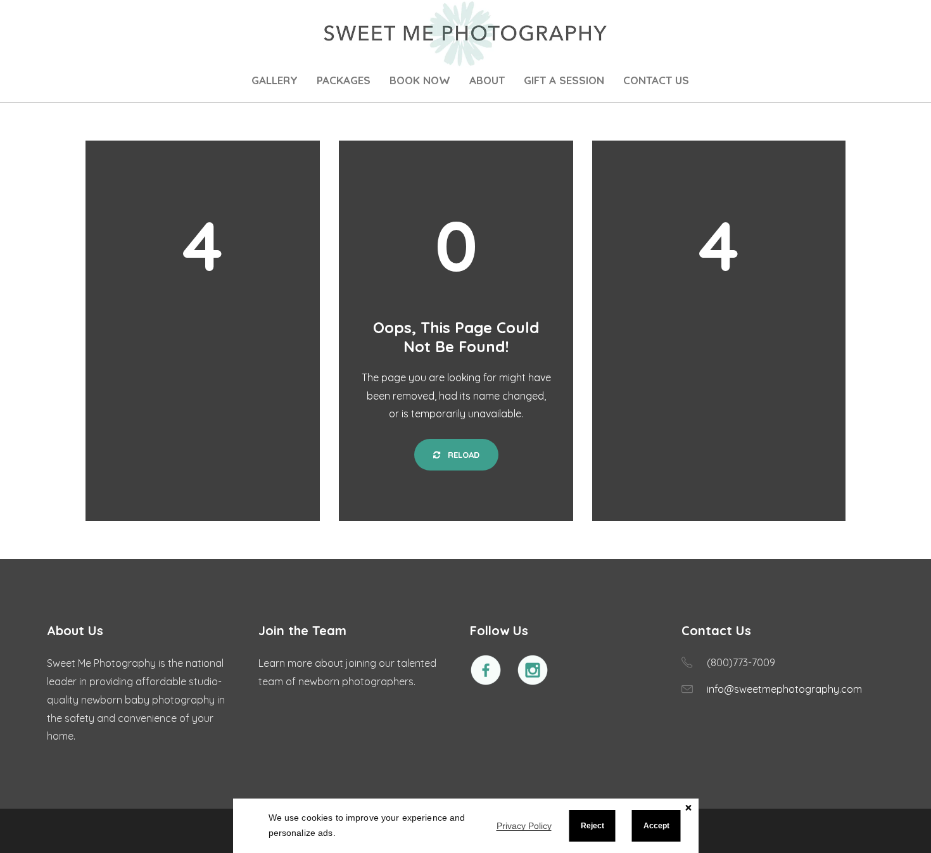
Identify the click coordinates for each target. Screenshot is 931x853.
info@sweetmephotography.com (784, 689)
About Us (75, 630)
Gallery (274, 80)
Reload (462, 455)
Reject (592, 825)
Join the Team (302, 630)
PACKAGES (343, 80)
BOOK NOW (420, 80)
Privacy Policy (524, 826)
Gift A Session (564, 80)
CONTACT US (656, 80)
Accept (656, 825)
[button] (689, 808)
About (487, 80)
